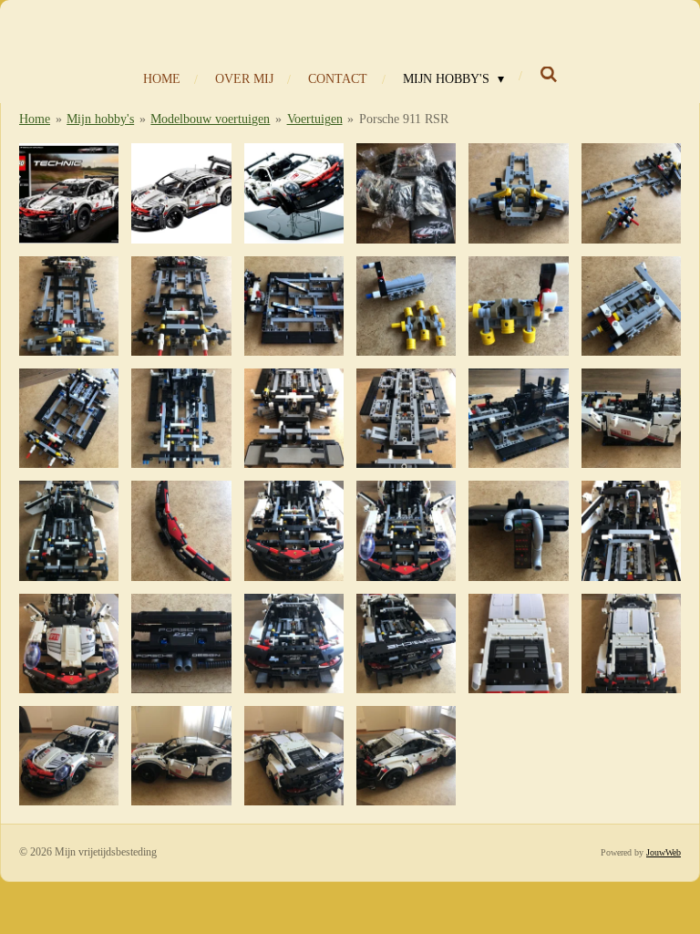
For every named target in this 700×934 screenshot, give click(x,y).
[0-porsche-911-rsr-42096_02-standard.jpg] (181, 193)
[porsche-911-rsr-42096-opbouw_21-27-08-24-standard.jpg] (69, 643)
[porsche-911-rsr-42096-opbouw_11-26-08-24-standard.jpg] (294, 418)
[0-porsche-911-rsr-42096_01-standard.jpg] (69, 193)
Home (34, 119)
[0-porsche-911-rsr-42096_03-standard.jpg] (294, 193)
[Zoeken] (549, 76)
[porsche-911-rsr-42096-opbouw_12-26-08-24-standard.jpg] (406, 418)
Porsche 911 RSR (403, 119)
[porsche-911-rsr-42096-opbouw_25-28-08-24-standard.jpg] (518, 643)
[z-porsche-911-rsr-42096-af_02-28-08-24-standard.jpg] (181, 756)
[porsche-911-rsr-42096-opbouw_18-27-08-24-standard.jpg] (406, 530)
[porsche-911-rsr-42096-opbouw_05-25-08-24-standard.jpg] (294, 306)
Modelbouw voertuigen (210, 119)
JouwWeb (663, 852)
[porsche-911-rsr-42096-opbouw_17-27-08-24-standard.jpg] (294, 530)
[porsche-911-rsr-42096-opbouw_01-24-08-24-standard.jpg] (518, 193)
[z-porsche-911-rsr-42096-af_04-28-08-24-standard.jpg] (406, 756)
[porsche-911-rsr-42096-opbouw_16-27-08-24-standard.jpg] (181, 530)
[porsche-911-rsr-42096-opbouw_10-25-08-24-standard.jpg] (181, 418)
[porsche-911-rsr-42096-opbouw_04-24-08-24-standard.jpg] (181, 306)
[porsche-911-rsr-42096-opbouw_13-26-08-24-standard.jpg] (518, 418)
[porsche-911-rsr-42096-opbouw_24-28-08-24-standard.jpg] (406, 643)
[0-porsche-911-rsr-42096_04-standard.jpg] (406, 193)
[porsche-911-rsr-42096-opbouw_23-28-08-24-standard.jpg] (294, 643)
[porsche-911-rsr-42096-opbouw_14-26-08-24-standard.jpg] (631, 418)
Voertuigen (315, 119)
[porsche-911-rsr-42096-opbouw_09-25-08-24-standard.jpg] (69, 418)
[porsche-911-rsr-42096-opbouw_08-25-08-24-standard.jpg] (631, 306)
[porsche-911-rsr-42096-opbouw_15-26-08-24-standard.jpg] (69, 530)
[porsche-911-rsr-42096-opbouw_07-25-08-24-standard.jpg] (518, 306)
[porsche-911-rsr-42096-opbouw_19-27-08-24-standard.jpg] (518, 530)
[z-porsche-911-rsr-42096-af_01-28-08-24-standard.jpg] (69, 756)
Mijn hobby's (100, 119)
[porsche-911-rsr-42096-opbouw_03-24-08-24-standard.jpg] (69, 306)
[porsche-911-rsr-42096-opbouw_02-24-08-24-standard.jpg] (631, 193)
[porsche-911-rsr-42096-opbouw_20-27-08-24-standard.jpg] (631, 530)
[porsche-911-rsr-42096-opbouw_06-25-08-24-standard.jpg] (406, 306)
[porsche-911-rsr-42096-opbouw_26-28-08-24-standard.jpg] (631, 643)
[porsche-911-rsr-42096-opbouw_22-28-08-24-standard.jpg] (181, 643)
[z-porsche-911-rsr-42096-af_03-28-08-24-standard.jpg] (294, 756)
